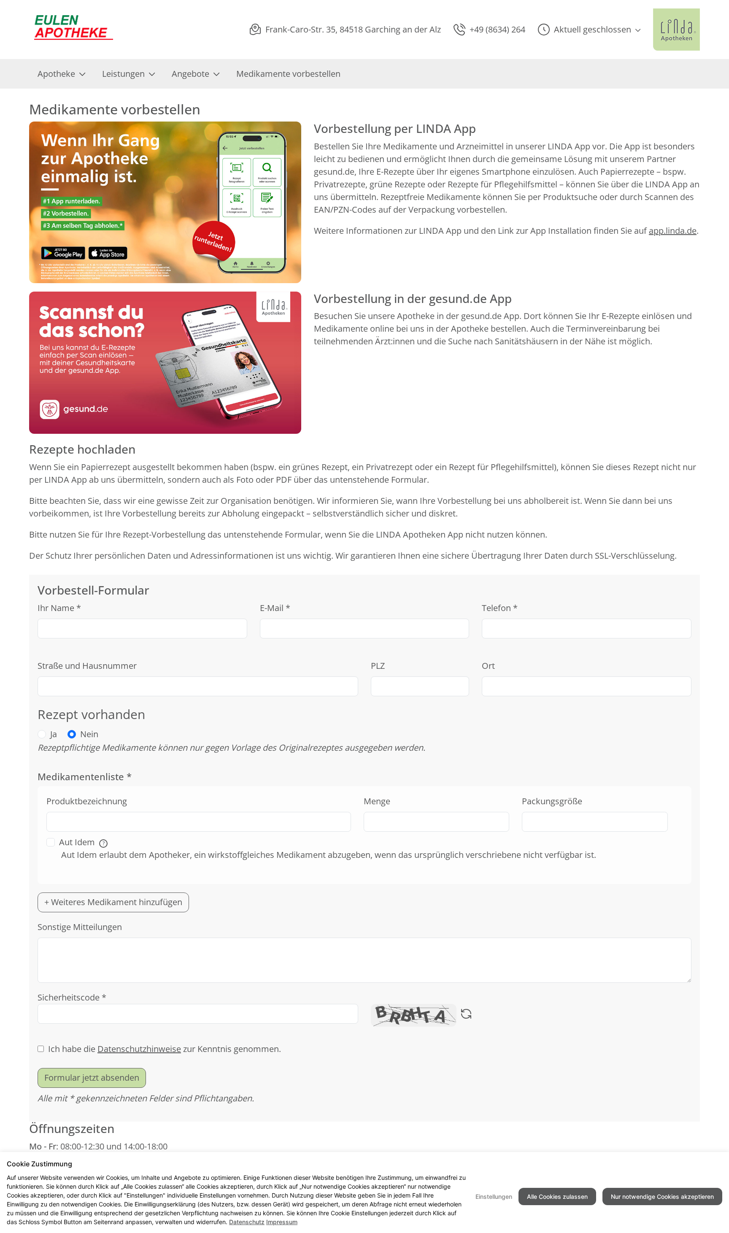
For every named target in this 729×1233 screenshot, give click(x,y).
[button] (589, 29)
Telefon (500, 608)
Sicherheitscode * (72, 997)
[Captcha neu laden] (466, 1015)
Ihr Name (59, 608)
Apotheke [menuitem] (56, 73)
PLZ (378, 665)
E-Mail (275, 608)
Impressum (281, 1221)
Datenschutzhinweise (139, 1049)
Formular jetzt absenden (91, 1077)
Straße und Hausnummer (87, 665)
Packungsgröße (552, 801)
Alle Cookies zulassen (557, 1196)
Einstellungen (493, 1196)
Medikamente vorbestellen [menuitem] (288, 73)
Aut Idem (82, 842)
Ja (53, 734)
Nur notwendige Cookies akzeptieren (662, 1196)
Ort (488, 665)
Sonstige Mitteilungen (80, 927)
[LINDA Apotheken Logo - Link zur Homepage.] (676, 29)
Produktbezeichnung (86, 801)
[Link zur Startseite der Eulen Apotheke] (71, 30)
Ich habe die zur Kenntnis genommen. (164, 1049)
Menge (377, 801)
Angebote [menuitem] (190, 73)
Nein (89, 734)
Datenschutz (247, 1221)
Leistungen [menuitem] (123, 73)
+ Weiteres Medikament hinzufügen (113, 902)
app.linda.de (673, 230)
